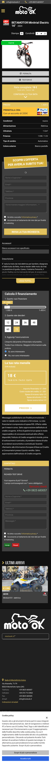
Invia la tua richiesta (25, 231)
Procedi (24, 408)
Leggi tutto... (25, 281)
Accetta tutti (25, 759)
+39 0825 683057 (36, 2)
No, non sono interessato (18, 355)
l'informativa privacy (29, 217)
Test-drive (27, 80)
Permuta (26, 73)
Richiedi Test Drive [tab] (13, 474)
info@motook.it (12, 2)
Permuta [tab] (8, 469)
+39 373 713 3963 (26, 693)
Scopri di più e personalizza (25, 753)
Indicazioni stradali (10, 702)
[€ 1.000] (7, 307)
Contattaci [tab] (9, 463)
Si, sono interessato (16, 351)
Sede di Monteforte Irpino (15, 680)
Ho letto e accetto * (22, 217)
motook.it (9, 636)
